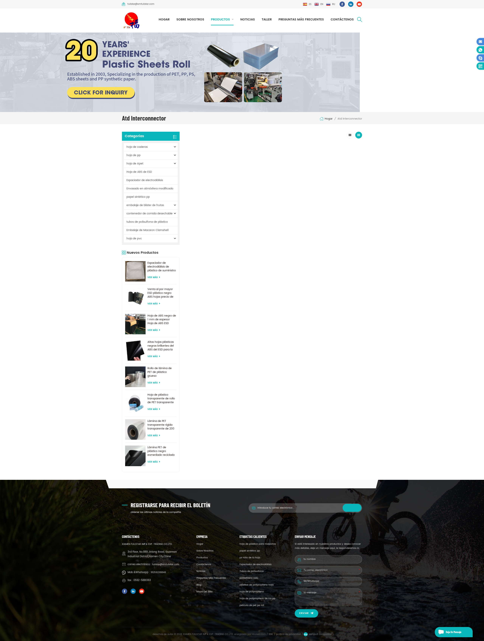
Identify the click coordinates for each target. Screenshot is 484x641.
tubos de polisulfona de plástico (147, 222)
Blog (198, 585)
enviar (304, 613)
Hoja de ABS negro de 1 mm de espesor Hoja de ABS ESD (161, 319)
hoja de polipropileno (252, 592)
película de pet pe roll (252, 605)
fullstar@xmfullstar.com (140, 4)
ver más (152, 277)
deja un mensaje (453, 632)
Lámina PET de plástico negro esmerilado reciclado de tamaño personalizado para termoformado (161, 451)
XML (271, 634)
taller (267, 19)
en (321, 4)
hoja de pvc (134, 238)
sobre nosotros (190, 19)
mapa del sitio (204, 592)
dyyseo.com (259, 634)
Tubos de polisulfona (252, 571)
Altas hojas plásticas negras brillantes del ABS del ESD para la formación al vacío (160, 346)
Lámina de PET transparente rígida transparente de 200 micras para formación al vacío (160, 425)
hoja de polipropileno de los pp (257, 598)
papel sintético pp (138, 197)
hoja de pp (133, 155)
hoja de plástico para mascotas (258, 544)
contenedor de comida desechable (149, 213)
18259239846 (158, 572)
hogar (164, 19)
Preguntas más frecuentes (301, 19)
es (310, 4)
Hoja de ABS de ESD (139, 172)
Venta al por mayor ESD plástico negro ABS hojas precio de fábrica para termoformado (160, 293)
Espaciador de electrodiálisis (144, 180)
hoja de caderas (137, 147)
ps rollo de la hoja (250, 557)
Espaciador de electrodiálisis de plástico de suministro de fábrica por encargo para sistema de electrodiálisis (161, 266)
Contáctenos (342, 19)
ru (333, 4)
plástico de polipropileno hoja (257, 585)
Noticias (247, 19)
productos (220, 19)
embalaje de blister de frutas (145, 205)
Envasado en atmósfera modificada (149, 188)
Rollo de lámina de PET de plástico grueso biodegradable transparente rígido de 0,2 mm (159, 372)
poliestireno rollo (249, 578)
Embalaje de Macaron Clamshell (147, 230)
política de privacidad (288, 634)
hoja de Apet (134, 163)
